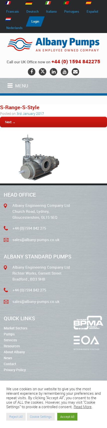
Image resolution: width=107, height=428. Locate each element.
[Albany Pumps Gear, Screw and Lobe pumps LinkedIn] (53, 71)
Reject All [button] (16, 416)
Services (10, 340)
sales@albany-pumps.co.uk (35, 239)
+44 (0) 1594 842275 (76, 61)
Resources (12, 346)
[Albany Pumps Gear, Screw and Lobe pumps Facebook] (31, 71)
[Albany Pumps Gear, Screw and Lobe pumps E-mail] (75, 71)
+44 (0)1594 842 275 (29, 228)
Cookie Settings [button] (41, 416)
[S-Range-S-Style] (36, 180)
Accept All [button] (67, 416)
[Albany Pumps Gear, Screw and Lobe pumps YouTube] (64, 71)
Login (35, 21)
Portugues (71, 11)
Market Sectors (15, 328)
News (8, 358)
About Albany (14, 352)
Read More (83, 407)
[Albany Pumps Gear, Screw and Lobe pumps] (53, 45)
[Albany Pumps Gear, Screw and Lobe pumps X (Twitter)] (42, 71)
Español (92, 11)
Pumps (9, 334)
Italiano (51, 11)
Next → (10, 122)
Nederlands (14, 28)
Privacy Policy (15, 369)
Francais (12, 11)
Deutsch (32, 11)
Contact (10, 363)
